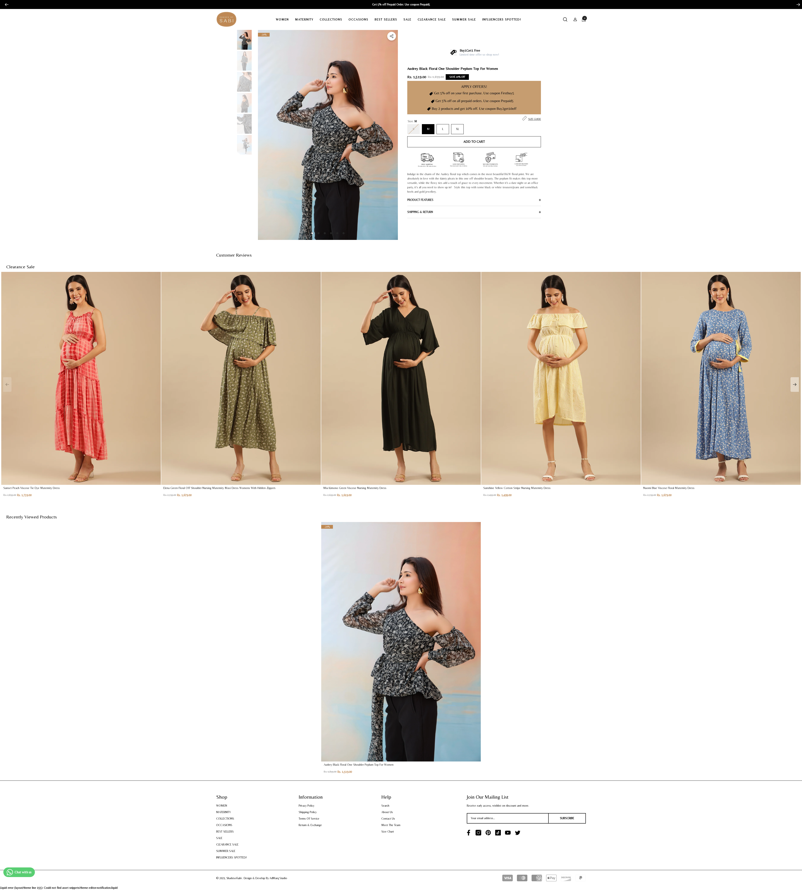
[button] (284, 19)
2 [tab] (318, 233)
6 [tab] (344, 233)
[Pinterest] (488, 833)
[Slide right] (797, 4)
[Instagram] (478, 833)
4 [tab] (331, 233)
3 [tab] (325, 233)
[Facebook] (468, 833)
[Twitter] (518, 833)
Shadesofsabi (234, 878)
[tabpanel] (328, 135)
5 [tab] (337, 233)
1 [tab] (312, 233)
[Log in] (575, 19)
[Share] (391, 36)
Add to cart (474, 142)
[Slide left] (5, 4)
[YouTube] (508, 833)
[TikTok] (498, 833)
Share (391, 36)
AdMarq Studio (278, 878)
